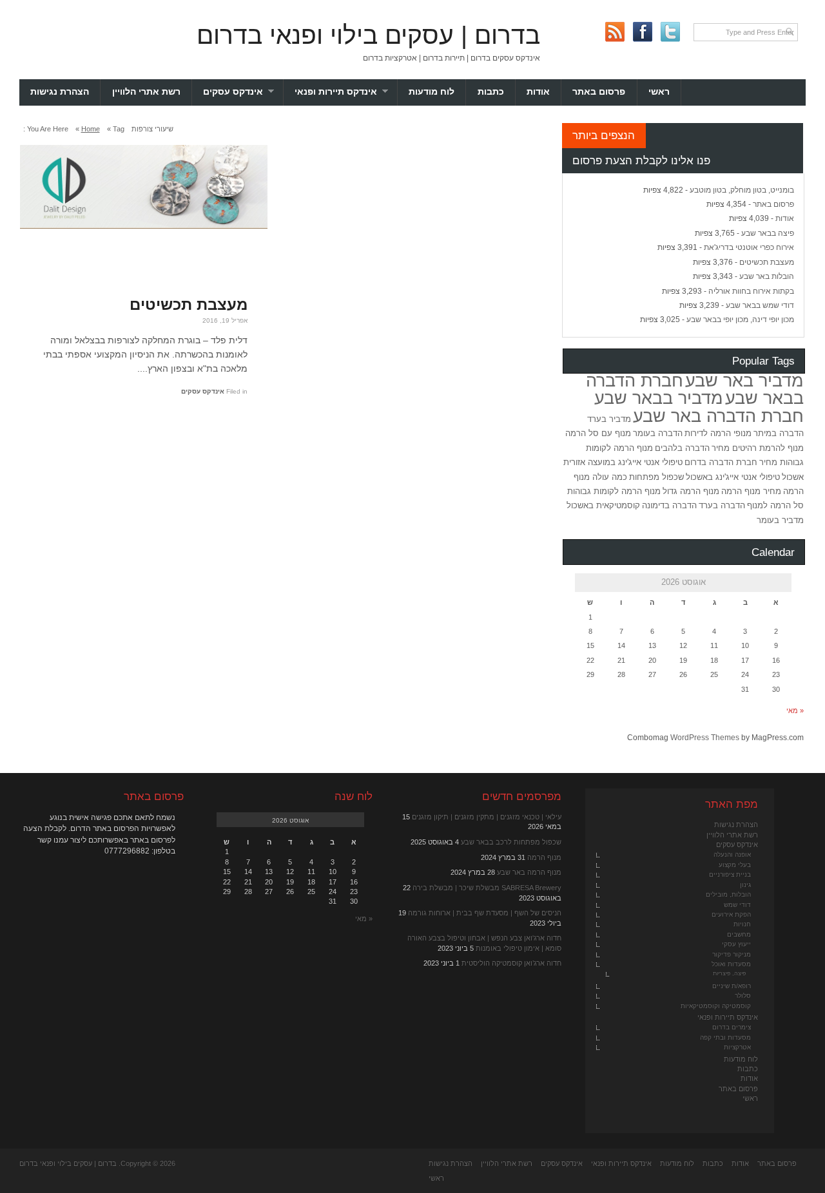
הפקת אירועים (731, 914)
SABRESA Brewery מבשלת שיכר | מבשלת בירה (486, 888)
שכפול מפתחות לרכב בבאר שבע (511, 842)
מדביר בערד (609, 419)
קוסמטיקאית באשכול (603, 505)
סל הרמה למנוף (775, 505)
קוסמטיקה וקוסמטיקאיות (716, 1005)
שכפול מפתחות (656, 477)
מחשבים (739, 934)
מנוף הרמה (544, 857)
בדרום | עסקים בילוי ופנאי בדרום (368, 35)
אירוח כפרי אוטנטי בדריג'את (749, 247)
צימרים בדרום (731, 1027)
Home (90, 129)
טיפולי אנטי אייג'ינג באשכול (733, 477)
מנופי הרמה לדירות (718, 433)
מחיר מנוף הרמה (751, 491)
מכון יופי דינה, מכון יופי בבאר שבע (740, 319)
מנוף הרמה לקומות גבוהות (614, 491)
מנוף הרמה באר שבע (529, 872)
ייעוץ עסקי (736, 944)
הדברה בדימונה (669, 505)
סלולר (743, 995)
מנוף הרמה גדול (691, 491)
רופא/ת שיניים (731, 985)
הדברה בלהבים (682, 448)
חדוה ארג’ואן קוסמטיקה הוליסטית (511, 963)
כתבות (491, 92)
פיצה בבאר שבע (767, 233)
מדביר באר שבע (744, 380)
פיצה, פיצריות (729, 973)
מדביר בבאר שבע (658, 398)
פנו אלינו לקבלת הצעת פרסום (641, 160)
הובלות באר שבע (766, 276)
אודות (538, 92)
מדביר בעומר (780, 520)
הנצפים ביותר (603, 135)
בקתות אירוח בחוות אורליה (751, 291)
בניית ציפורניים (730, 874)
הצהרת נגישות (59, 92)
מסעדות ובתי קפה (725, 1037)
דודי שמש (737, 904)
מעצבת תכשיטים (189, 304)
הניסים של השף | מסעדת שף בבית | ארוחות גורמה (484, 913)
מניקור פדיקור (731, 954)
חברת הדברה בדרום (720, 462)
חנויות (742, 924)
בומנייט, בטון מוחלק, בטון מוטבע (742, 190)
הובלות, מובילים (728, 894)
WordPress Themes (704, 737)
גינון (745, 884)
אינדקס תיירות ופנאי (346, 92)
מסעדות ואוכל (731, 964)
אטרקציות (737, 1047)
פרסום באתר (598, 92)
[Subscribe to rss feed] (614, 32)
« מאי (795, 710)
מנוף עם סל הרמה (598, 433)
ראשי (659, 92)
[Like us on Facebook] (642, 32)
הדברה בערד (722, 505)
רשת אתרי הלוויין (146, 92)
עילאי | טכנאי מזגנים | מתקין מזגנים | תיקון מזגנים (486, 817)
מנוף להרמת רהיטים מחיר (758, 448)
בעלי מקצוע (735, 864)
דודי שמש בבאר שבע (760, 305)
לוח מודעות (431, 92)
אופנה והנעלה (732, 854)
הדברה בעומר (658, 433)
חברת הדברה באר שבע (718, 416)
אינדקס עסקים (243, 92)
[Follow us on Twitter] (670, 32)
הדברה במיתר (778, 433)
